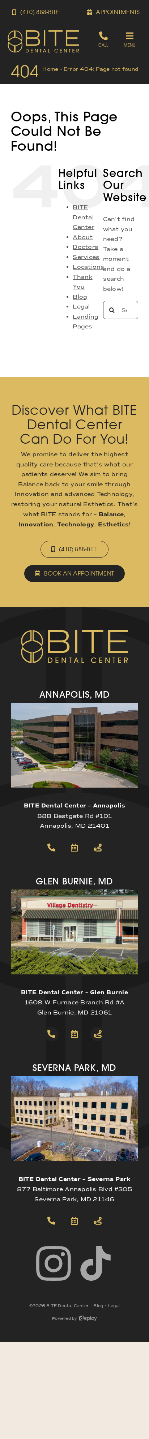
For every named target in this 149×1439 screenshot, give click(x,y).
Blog (80, 296)
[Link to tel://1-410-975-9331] (51, 1221)
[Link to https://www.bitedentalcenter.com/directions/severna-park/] (97, 1221)
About (83, 237)
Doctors (85, 247)
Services (86, 257)
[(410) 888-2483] (103, 39)
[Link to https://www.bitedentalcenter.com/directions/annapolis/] (97, 847)
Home (50, 69)
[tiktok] (95, 1263)
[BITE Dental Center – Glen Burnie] (74, 892)
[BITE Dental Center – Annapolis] (74, 705)
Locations (88, 266)
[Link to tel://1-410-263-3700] (51, 847)
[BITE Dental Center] (43, 32)
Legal (81, 306)
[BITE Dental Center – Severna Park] (74, 1079)
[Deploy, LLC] (88, 1318)
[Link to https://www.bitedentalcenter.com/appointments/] (74, 847)
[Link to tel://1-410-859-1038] (51, 1034)
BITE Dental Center (83, 217)
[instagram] (53, 1263)
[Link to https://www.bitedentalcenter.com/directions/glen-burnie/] (97, 1034)
